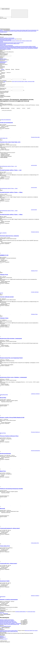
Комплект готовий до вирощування (9, 599)
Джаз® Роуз (3, 471)
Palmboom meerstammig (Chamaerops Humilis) (11, 488)
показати (2, 95)
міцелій (28, 108)
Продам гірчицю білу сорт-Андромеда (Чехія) (11, 357)
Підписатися (2, 610)
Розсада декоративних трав (33, 30)
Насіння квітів (11, 31)
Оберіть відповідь (3, 157)
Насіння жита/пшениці (5, 453)
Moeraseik (2, 508)
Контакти (9, 626)
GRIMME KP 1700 (4, 255)
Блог (33, 630)
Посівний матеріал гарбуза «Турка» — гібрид (11, 192)
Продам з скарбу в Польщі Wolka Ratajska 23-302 (12, 417)
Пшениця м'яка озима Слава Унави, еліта (10, 142)
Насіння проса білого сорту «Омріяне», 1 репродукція (13, 377)
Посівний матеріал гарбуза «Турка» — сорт (11, 170)
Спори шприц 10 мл (5, 545)
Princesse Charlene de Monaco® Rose (9, 435)
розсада (12, 108)
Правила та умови (3, 630)
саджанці (18, 108)
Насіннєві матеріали (4, 31)
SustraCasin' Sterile (4, 581)
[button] (20, 23)
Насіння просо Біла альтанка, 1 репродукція (11, 338)
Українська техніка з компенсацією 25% (10, 631)
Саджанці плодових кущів (19, 31)
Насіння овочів (30, 31)
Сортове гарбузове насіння (7, 296)
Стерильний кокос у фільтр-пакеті (8, 563)
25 (3, 613)
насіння (23, 108)
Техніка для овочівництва (6, 122)
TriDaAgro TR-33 (4, 274)
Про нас (1, 626)
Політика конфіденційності (12, 630)
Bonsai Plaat (3, 397)
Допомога (5, 626)
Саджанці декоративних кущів (21, 30)
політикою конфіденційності (20, 611)
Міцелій (25, 31)
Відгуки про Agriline (28, 630)
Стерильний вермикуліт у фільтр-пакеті (10, 528)
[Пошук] (19, 13)
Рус (2, 628)
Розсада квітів (13, 30)
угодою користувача (31, 611)
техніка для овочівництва (7, 110)
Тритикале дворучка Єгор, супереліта (9, 235)
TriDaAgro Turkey (4, 318)
